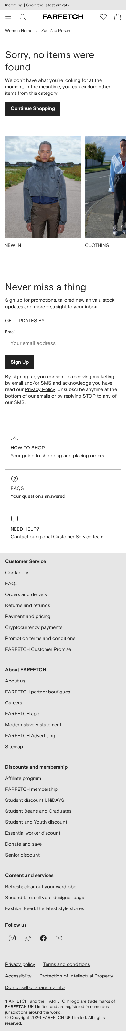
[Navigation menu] (8, 17)
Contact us (17, 572)
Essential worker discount (32, 832)
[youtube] (59, 938)
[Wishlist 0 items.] (103, 17)
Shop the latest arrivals (47, 5)
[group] (43, 196)
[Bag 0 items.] (117, 17)
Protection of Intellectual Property (76, 975)
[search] (23, 17)
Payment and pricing (27, 616)
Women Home (18, 30)
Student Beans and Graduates (38, 811)
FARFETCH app (22, 713)
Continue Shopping (33, 108)
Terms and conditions (66, 964)
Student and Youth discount (36, 822)
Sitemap (14, 746)
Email (10, 332)
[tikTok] (28, 938)
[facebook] (43, 938)
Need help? (25, 528)
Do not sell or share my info (35, 987)
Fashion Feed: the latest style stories (44, 908)
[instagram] (12, 938)
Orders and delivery (26, 594)
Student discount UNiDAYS (34, 800)
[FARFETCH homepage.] (63, 16)
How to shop (28, 447)
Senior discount (22, 854)
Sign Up (20, 362)
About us (15, 680)
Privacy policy (20, 964)
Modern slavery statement (33, 724)
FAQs (17, 488)
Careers (13, 702)
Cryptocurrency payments (33, 627)
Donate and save (23, 843)
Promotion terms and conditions (40, 638)
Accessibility (18, 975)
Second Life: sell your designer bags (44, 897)
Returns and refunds (27, 605)
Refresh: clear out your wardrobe (40, 886)
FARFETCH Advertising (30, 735)
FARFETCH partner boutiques (37, 691)
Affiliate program (23, 778)
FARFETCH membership (31, 789)
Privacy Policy (40, 389)
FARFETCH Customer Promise (38, 649)
